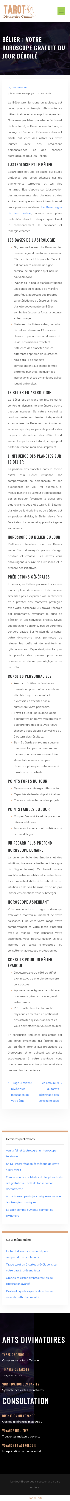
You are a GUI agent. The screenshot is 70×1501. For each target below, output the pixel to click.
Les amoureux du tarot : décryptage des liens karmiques (48, 1092)
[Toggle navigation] (61, 11)
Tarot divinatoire (19, 87)
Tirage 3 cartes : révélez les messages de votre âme (21, 1092)
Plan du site (35, 1498)
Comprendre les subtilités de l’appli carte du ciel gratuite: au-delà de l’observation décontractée (34, 1183)
